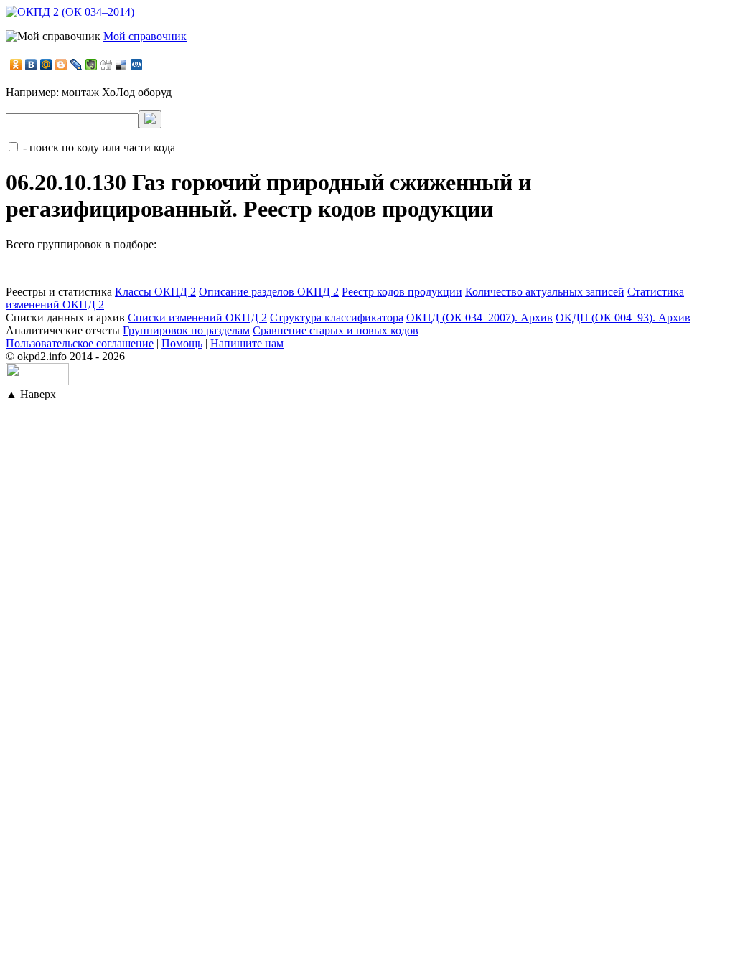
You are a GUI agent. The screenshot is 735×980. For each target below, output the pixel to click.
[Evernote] (91, 64)
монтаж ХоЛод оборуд (117, 92)
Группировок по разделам (186, 330)
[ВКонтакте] (31, 64)
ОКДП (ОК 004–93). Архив (623, 317)
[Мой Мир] (46, 64)
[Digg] (106, 64)
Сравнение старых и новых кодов (335, 330)
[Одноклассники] (16, 64)
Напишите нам (247, 343)
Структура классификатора (336, 317)
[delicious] (121, 64)
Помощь (181, 343)
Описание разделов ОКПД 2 (269, 292)
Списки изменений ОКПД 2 (197, 317)
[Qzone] (136, 64)
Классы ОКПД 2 (155, 292)
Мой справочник (145, 36)
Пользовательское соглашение (80, 343)
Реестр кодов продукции (402, 292)
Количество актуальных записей (544, 292)
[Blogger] (61, 64)
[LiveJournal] (76, 64)
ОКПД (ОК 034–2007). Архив (479, 317)
